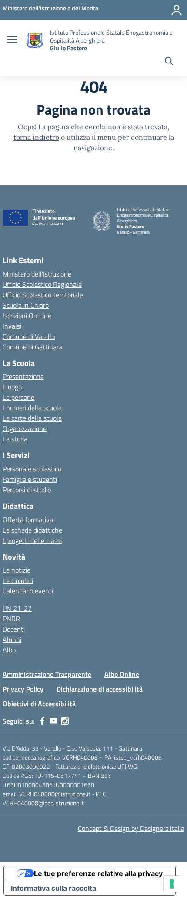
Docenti (14, 629)
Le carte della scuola (32, 418)
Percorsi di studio (27, 489)
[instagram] (65, 721)
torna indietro (36, 137)
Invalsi (12, 326)
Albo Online (121, 674)
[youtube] (53, 721)
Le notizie (16, 570)
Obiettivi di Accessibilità (39, 703)
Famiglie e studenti (30, 479)
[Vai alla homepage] (34, 40)
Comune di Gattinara (32, 347)
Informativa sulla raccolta (53, 888)
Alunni (12, 639)
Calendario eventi (28, 591)
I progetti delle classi (32, 540)
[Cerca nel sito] (169, 62)
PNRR (11, 618)
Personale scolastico (32, 469)
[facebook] (42, 721)
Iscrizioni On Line (27, 315)
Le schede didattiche (32, 530)
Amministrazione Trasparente (47, 674)
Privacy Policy (23, 689)
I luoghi (13, 387)
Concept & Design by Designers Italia (131, 828)
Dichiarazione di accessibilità (100, 689)
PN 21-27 (17, 608)
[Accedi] (176, 10)
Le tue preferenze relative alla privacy (98, 873)
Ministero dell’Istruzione (37, 274)
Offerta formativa (28, 519)
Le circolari (18, 580)
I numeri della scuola (32, 407)
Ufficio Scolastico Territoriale (43, 295)
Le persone (18, 397)
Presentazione (23, 376)
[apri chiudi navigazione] (12, 40)
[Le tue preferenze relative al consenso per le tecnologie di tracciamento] (172, 884)
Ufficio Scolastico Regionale (42, 284)
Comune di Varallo (29, 336)
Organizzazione (25, 428)
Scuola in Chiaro (26, 305)
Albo (9, 650)
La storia (15, 439)
